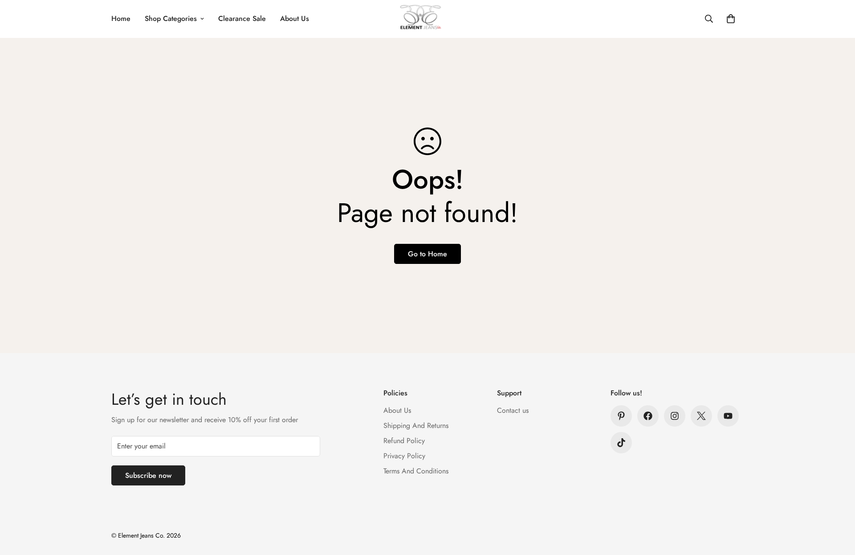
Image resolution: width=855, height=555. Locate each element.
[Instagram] (674, 416)
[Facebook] (648, 416)
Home (120, 18)
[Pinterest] (621, 416)
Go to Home (427, 254)
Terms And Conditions (415, 471)
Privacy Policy (404, 456)
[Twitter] (701, 416)
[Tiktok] (621, 442)
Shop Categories (171, 18)
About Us (294, 18)
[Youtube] (728, 416)
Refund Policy (404, 441)
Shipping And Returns (415, 425)
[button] (731, 18)
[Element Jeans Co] (427, 19)
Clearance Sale (242, 18)
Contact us (513, 410)
